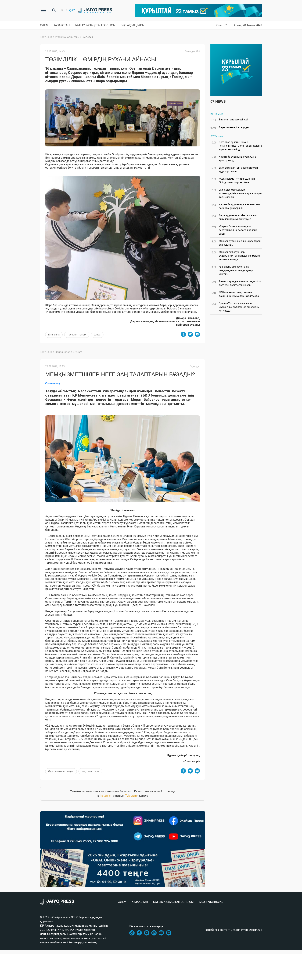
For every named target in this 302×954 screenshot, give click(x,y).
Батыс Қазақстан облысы (95, 25)
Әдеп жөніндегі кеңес (61, 771)
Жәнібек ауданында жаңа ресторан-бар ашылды (235, 243)
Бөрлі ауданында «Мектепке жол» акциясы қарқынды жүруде (234, 217)
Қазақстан (61, 25)
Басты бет (46, 37)
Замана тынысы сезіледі (229, 119)
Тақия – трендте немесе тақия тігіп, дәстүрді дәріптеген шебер (235, 283)
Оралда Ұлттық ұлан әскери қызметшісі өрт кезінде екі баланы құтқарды (234, 307)
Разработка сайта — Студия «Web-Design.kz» (233, 929)
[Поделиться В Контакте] (197, 334)
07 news (77, 352)
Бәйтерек (87, 37)
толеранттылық (76, 334)
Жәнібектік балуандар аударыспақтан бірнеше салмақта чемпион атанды (235, 256)
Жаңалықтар (62, 352)
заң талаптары (90, 771)
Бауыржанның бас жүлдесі (230, 127)
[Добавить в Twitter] (190, 334)
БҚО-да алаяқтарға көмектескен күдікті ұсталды (234, 169)
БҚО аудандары (133, 25)
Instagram (106, 795)
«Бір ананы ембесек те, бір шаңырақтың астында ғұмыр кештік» (231, 270)
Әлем (44, 25)
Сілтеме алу (52, 383)
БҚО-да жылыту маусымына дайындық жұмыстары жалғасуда (234, 294)
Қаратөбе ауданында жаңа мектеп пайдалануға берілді (235, 206)
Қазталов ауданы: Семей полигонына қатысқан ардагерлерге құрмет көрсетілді (236, 146)
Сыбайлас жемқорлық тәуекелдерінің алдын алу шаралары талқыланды (236, 193)
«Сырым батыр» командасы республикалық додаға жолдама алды (233, 230)
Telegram (131, 795)
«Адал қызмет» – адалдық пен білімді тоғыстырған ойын (232, 180)
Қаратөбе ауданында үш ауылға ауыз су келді (233, 158)
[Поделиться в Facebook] (183, 334)
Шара (97, 334)
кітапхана (54, 334)
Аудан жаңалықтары (67, 37)
